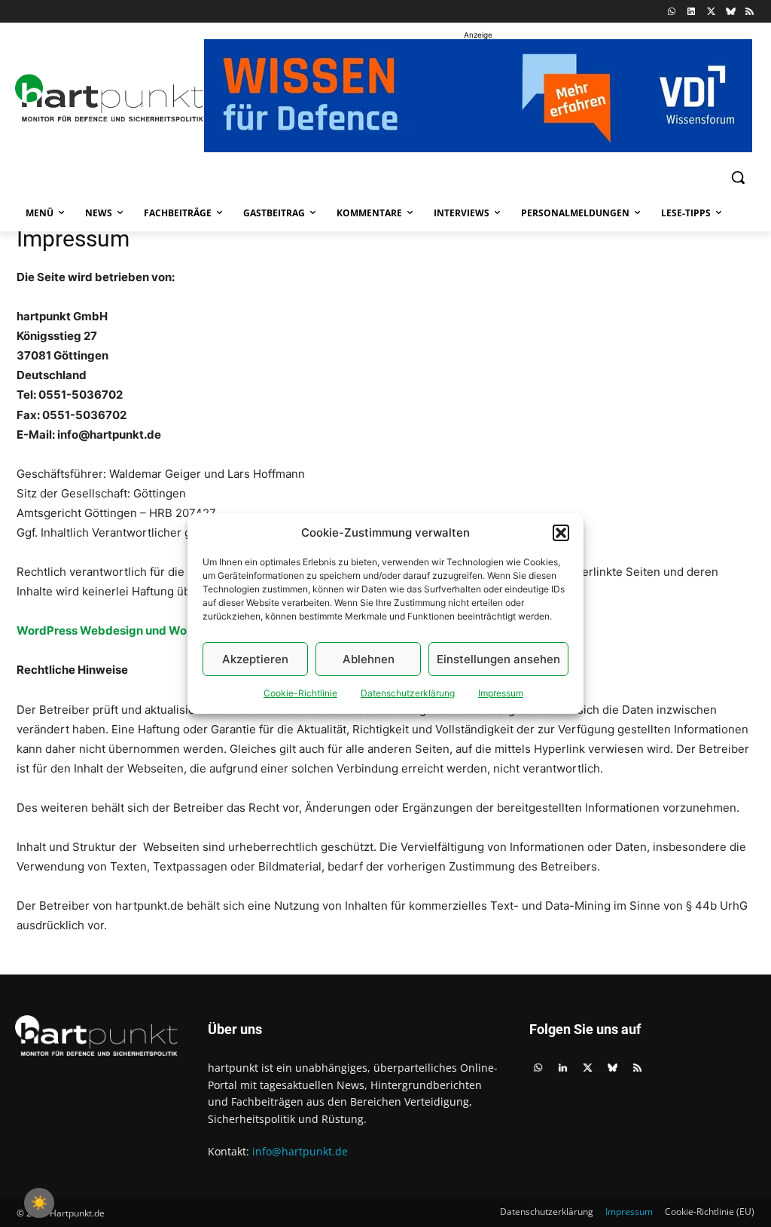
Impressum (500, 693)
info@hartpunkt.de (300, 1151)
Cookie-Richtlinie (300, 693)
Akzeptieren (255, 659)
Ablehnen (369, 659)
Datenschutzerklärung (408, 693)
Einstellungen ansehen (498, 659)
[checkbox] (39, 1203)
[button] (560, 532)
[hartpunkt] (104, 98)
